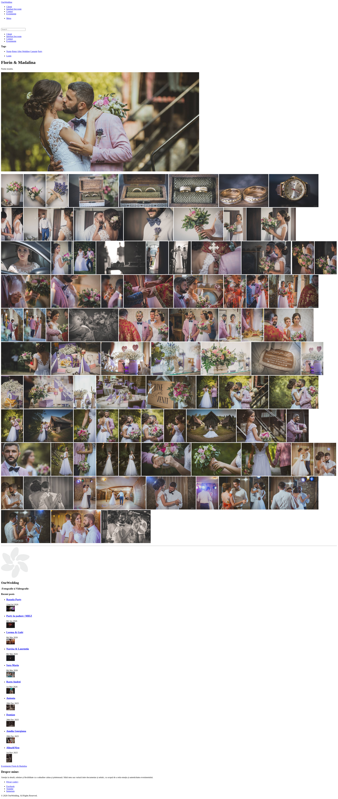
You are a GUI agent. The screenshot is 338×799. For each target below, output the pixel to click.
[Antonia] (10, 709)
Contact (9, 11)
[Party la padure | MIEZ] (10, 627)
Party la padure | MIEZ (19, 615)
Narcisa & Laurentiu (17, 648)
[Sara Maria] (10, 676)
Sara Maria (12, 665)
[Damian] (10, 726)
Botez (14, 51)
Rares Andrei (13, 681)
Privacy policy (12, 782)
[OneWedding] (15, 577)
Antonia (10, 698)
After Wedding (23, 51)
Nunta (8, 51)
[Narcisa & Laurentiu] (10, 660)
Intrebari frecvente (14, 9)
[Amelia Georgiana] (10, 742)
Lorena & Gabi (14, 632)
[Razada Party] (10, 611)
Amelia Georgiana (16, 731)
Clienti (9, 7)
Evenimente (11, 14)
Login (8, 56)
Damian (10, 714)
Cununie (33, 51)
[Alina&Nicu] (9, 762)
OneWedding (6, 2)
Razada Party (13, 599)
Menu (8, 18)
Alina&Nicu (12, 747)
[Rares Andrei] (10, 693)
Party (40, 51)
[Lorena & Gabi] (10, 644)
